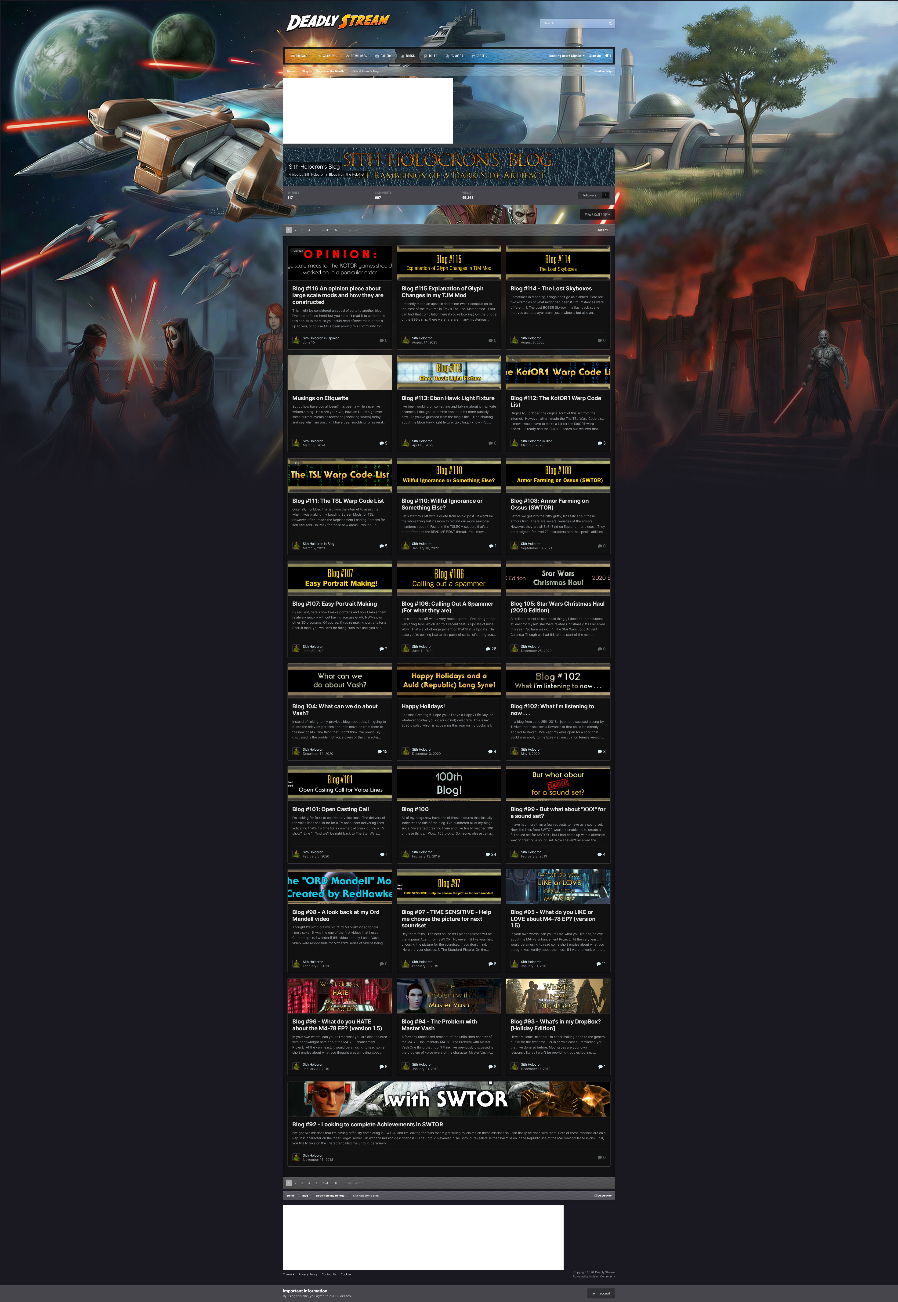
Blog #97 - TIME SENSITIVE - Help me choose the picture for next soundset (446, 919)
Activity (328, 55)
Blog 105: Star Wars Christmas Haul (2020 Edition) (558, 607)
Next (326, 230)
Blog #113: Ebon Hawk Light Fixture (448, 398)
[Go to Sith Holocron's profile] (296, 340)
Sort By (602, 230)
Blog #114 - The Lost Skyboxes (551, 288)
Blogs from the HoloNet (346, 174)
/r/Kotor (456, 55)
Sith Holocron (314, 174)
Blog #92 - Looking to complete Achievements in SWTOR (367, 1124)
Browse (301, 55)
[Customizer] (608, 56)
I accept (603, 1293)
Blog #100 (415, 809)
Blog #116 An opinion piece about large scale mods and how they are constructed (337, 295)
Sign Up (595, 56)
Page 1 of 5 (354, 230)
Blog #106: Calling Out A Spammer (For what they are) (447, 607)
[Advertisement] (368, 111)
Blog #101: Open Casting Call (330, 809)
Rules (432, 55)
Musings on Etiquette (320, 398)
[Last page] (336, 230)
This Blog (593, 23)
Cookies (346, 1274)
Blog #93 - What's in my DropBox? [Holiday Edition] (556, 1025)
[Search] (610, 23)
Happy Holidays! (423, 706)
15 (384, 751)
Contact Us (329, 1274)
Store (480, 55)
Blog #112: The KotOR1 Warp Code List (556, 401)
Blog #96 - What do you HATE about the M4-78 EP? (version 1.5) (337, 1025)
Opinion (298, 250)
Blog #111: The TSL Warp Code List (338, 500)
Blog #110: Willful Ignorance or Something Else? (442, 504)
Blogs (410, 55)
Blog (514, 360)
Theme (288, 1274)
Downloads (358, 55)
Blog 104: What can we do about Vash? (335, 709)
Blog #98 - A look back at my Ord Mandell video (336, 915)
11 (603, 963)
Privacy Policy (308, 1274)
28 (493, 648)
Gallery (385, 55)
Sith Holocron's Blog (314, 166)
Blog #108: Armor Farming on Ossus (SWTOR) (550, 504)
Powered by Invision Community (594, 1276)
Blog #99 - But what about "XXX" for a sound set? (558, 812)
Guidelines (343, 1296)
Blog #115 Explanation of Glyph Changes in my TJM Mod (443, 292)
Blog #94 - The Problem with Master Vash (439, 1025)
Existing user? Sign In (566, 56)
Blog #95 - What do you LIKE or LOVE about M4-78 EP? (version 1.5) (553, 919)
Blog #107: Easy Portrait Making (334, 603)
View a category (596, 214)
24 (493, 854)
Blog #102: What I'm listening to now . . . (552, 709)
